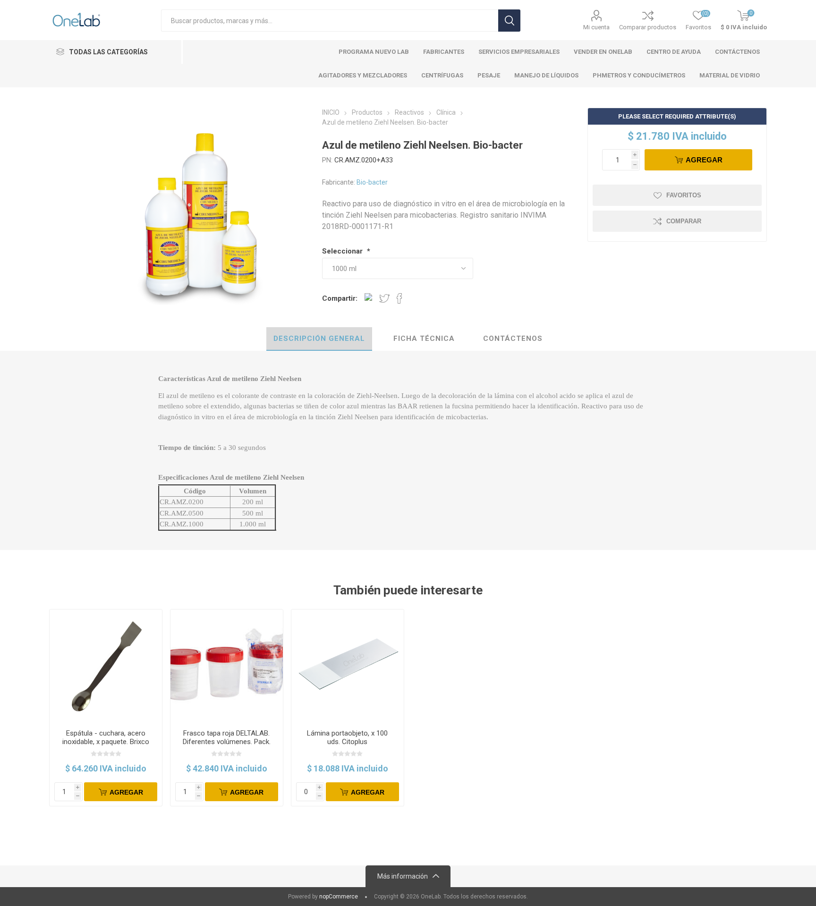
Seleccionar (343, 251)
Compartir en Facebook (399, 298)
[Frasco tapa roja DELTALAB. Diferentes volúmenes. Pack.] (226, 666)
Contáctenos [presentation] (513, 338)
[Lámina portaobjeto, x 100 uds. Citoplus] (347, 666)
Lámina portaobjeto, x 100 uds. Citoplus (347, 737)
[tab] (319, 339)
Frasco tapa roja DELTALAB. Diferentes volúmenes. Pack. (227, 737)
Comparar (683, 221)
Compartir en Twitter (384, 298)
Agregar (704, 160)
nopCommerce (338, 896)
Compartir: (339, 298)
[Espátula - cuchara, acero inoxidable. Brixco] (106, 666)
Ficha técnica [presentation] (424, 338)
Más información (402, 876)
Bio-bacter (372, 182)
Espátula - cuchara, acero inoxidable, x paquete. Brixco (105, 737)
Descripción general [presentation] (319, 338)
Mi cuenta (596, 27)
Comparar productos (647, 27)
